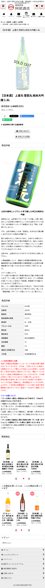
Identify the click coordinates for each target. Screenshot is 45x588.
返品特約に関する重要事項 (13, 124)
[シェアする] (4, 116)
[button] (3, 6)
